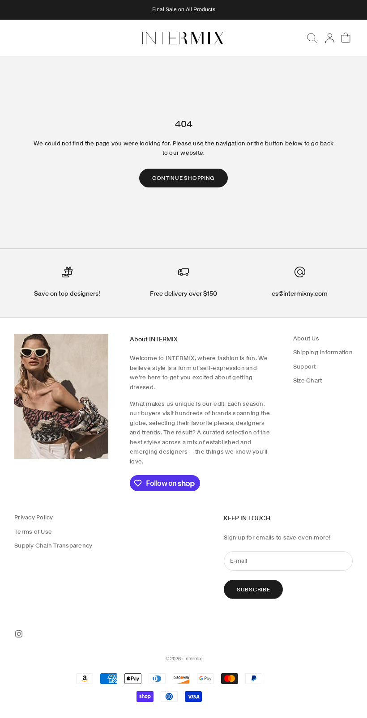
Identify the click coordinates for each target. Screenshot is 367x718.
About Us (306, 338)
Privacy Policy (33, 517)
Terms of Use (33, 531)
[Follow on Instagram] (18, 633)
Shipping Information (323, 352)
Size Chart (307, 380)
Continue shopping (183, 177)
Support (304, 366)
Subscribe (253, 589)
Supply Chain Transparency (53, 545)
